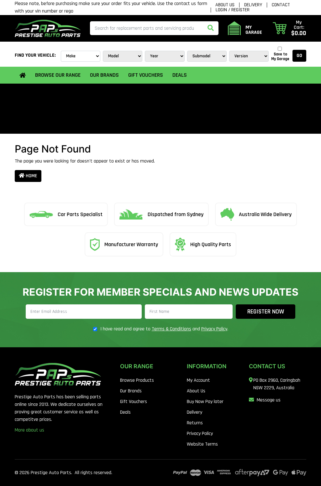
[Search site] (210, 28)
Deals (179, 75)
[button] (289, 28)
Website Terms (202, 444)
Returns (195, 423)
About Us (224, 5)
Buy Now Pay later (205, 401)
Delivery (253, 5)
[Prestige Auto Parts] (48, 28)
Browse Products (137, 380)
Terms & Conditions (171, 329)
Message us (269, 400)
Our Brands (131, 391)
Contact (281, 5)
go (299, 55)
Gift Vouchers (145, 75)
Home (30, 176)
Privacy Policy (214, 329)
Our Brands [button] (104, 75)
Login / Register (233, 10)
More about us (29, 430)
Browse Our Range (58, 75)
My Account (198, 380)
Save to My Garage (280, 56)
